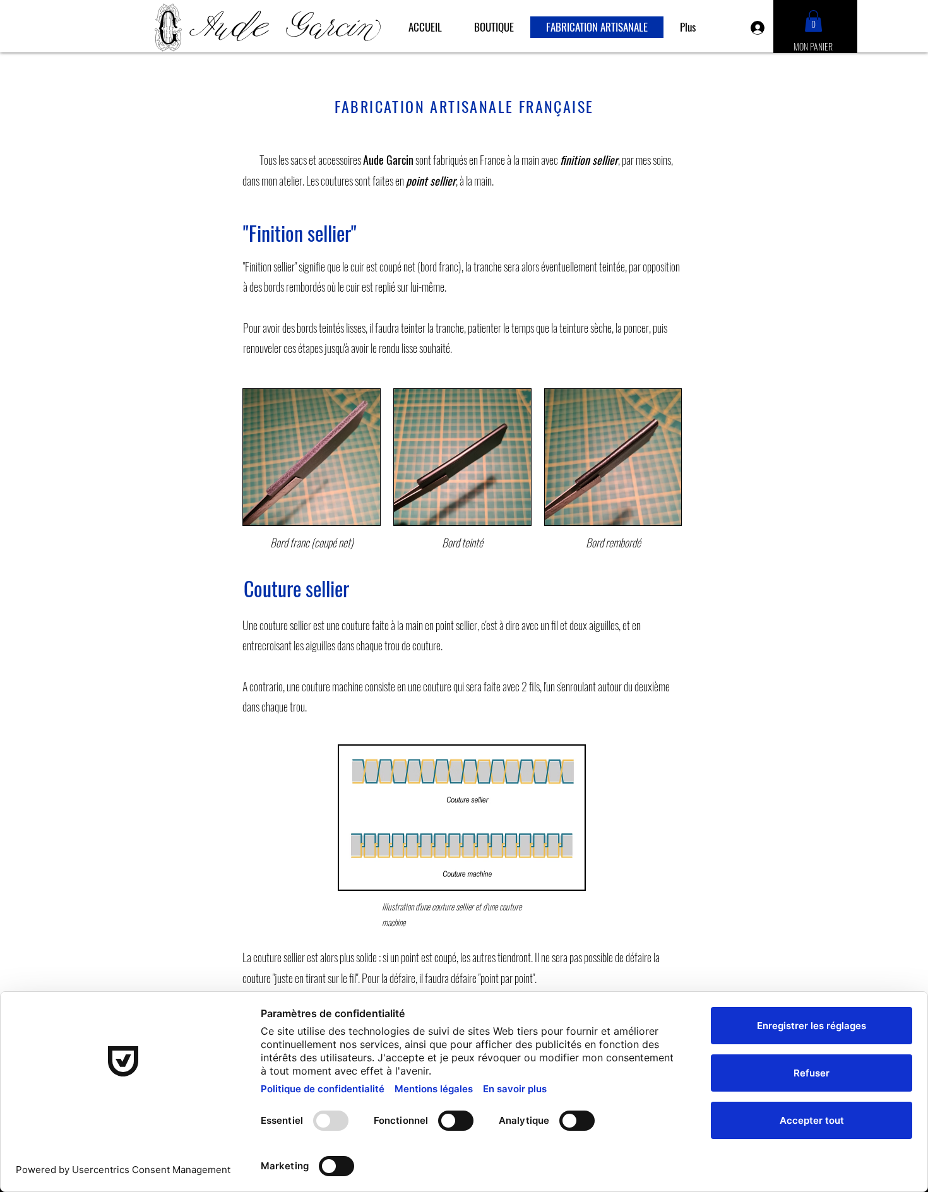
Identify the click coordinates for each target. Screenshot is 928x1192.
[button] (813, 21)
